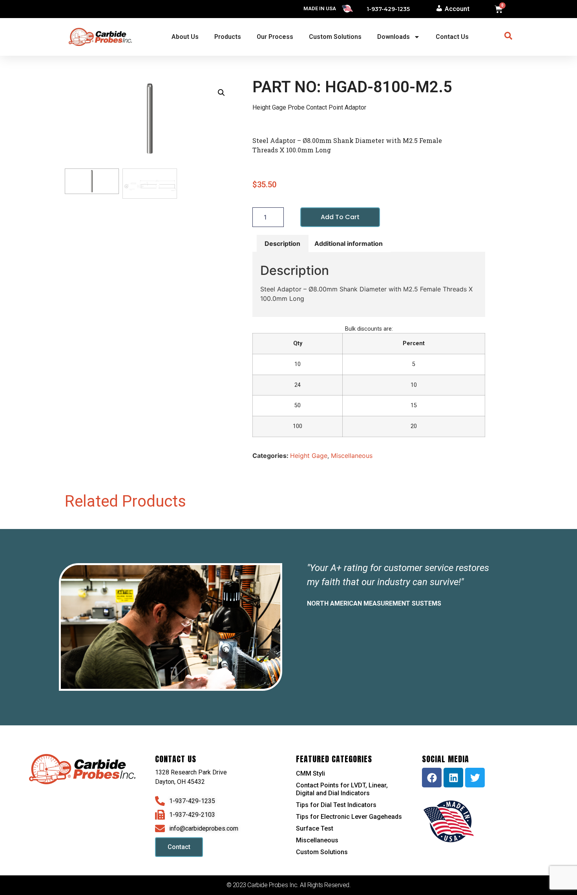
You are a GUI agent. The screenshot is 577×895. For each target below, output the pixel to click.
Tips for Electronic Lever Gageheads (349, 816)
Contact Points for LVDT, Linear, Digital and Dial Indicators (342, 789)
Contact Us (452, 36)
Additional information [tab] (348, 243)
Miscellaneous (351, 455)
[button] (221, 93)
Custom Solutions (335, 36)
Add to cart (340, 216)
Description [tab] (282, 243)
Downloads (393, 36)
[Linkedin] (453, 777)
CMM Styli (310, 773)
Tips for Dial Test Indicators (336, 805)
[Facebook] (432, 777)
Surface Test (314, 828)
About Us (185, 36)
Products (227, 36)
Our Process (275, 36)
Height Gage (308, 455)
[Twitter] (475, 777)
